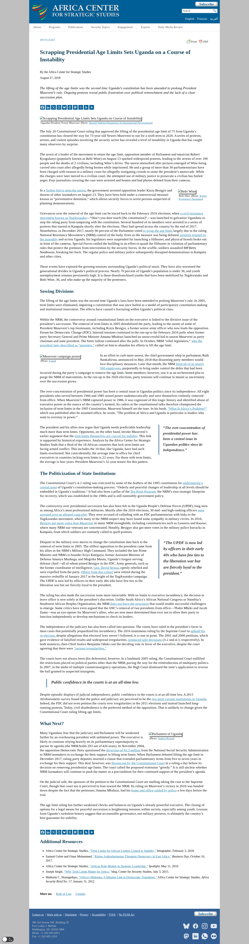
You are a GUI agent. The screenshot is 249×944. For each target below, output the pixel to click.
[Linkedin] (48, 107)
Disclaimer (71, 914)
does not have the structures (129, 604)
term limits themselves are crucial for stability (106, 436)
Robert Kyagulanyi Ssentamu (193, 197)
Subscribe (206, 4)
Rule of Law (64, 893)
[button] (8, 939)
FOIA (112, 914)
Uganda (80, 893)
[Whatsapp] (80, 107)
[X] (53, 107)
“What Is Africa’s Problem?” (187, 408)
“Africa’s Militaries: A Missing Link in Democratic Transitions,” (118, 877)
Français (202, 18)
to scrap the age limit (157, 231)
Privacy (84, 914)
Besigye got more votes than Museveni (66, 523)
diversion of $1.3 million (123, 750)
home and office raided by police (154, 790)
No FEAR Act (126, 914)
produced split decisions (145, 640)
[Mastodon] (75, 107)
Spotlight (47, 39)
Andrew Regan (165, 738)
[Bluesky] (64, 107)
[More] (91, 107)
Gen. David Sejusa (106, 568)
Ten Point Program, (143, 491)
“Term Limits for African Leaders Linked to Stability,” (122, 850)
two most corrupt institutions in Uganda (179, 699)
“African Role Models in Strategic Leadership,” (118, 866)
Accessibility (99, 914)
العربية (214, 18)
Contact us (38, 914)
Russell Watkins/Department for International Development (120, 122)
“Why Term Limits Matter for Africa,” (87, 871)
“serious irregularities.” (90, 648)
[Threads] (70, 107)
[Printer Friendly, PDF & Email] (197, 42)
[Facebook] (42, 107)
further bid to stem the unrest (66, 190)
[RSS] (86, 107)
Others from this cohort (97, 572)
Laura (52, 360)
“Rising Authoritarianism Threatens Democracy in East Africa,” (132, 856)
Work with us (54, 914)
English (189, 18)
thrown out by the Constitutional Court (138, 763)
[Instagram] (59, 107)
